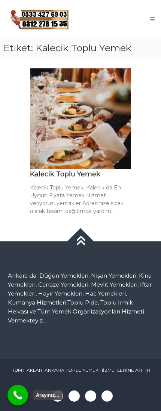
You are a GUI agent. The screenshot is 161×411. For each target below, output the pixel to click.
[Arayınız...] (17, 395)
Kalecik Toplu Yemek (65, 174)
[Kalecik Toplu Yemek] (80, 118)
